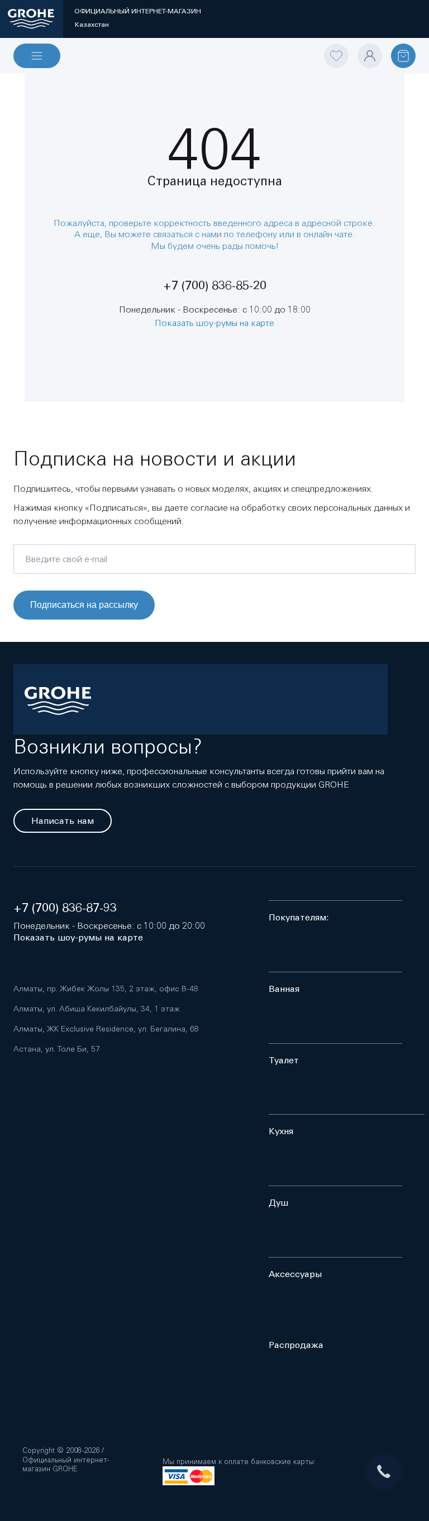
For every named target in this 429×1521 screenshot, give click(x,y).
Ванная (284, 988)
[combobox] (214, 64)
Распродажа (296, 1345)
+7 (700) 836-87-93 (65, 908)
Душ (278, 1202)
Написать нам (62, 820)
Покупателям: (299, 917)
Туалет (284, 1060)
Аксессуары (295, 1274)
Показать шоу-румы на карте (214, 323)
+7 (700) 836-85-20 (214, 285)
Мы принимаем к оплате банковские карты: (239, 1461)
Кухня (281, 1131)
